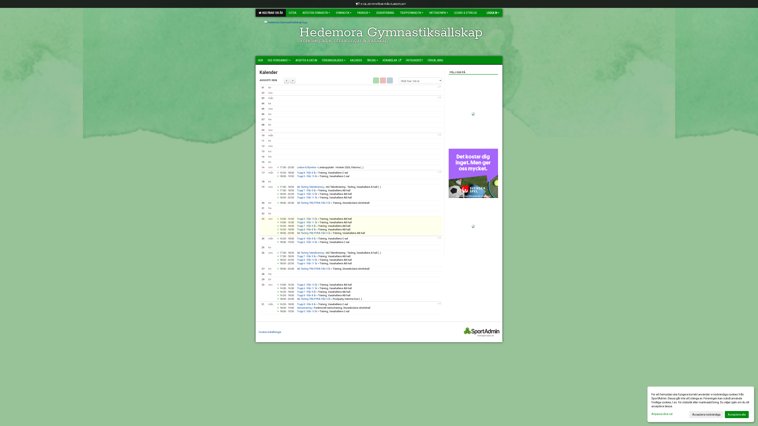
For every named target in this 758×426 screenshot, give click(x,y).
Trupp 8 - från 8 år (306, 172)
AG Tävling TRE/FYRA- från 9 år (313, 203)
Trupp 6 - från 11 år (307, 197)
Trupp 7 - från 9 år (306, 190)
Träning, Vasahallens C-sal (333, 172)
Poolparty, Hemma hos (345, 298)
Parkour (362, 12)
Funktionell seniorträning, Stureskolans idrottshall (342, 307)
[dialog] (700, 404)
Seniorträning (304, 307)
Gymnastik (342, 12)
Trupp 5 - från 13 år (307, 176)
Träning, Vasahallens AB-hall (334, 190)
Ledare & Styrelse (306, 167)
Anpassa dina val (662, 414)
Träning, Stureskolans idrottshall (351, 202)
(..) (361, 167)
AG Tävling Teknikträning (310, 187)
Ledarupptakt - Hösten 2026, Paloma (339, 167)
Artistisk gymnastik (315, 12)
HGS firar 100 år (272, 12)
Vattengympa (437, 12)
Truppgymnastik (410, 12)
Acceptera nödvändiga (706, 414)
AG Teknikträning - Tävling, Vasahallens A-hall (351, 186)
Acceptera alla (737, 414)
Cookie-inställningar (270, 332)
